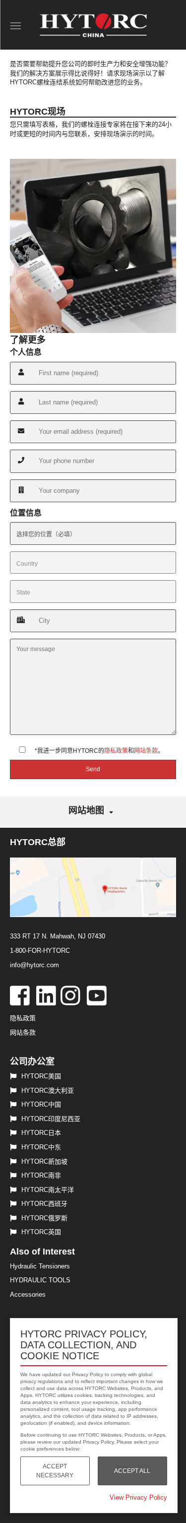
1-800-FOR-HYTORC (40, 950)
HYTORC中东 (41, 1147)
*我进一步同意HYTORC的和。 (99, 750)
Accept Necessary (54, 1471)
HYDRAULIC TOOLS (40, 1280)
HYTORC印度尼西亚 (50, 1119)
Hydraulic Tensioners (40, 1266)
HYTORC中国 (41, 1104)
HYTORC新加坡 (44, 1161)
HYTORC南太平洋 (47, 1189)
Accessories (28, 1294)
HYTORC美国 (41, 1076)
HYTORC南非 (41, 1175)
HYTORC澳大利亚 (47, 1090)
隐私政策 (116, 750)
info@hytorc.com (34, 965)
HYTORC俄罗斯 (44, 1218)
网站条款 (146, 750)
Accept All (132, 1470)
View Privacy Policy (138, 1497)
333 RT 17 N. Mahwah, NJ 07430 (57, 936)
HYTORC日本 (41, 1132)
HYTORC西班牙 (44, 1203)
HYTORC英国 (41, 1232)
